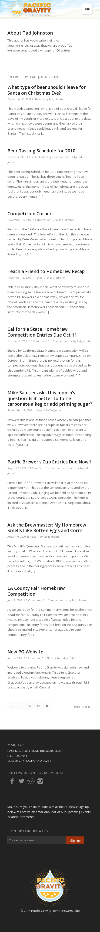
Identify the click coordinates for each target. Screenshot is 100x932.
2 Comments (34, 600)
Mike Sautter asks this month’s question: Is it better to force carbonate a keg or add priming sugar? (49, 398)
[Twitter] (21, 781)
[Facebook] (12, 781)
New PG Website (25, 652)
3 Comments (39, 341)
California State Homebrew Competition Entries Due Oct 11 (42, 332)
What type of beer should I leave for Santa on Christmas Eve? (46, 90)
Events (72, 468)
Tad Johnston (56, 99)
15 (38, 706)
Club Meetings (43, 157)
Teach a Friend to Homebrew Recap (46, 271)
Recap (39, 277)
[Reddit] (30, 781)
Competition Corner (29, 214)
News (38, 99)
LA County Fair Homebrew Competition (36, 591)
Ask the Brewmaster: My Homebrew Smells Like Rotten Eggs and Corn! (46, 528)
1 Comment (37, 468)
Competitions (62, 157)
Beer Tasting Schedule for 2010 (41, 151)
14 (29, 706)
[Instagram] (40, 781)
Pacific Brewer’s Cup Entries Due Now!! (49, 462)
